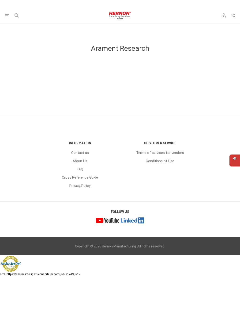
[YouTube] (107, 221)
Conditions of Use (160, 161)
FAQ (80, 169)
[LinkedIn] (132, 221)
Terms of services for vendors (160, 153)
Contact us (80, 153)
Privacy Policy (79, 186)
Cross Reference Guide (80, 177)
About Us (80, 161)
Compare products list (233, 15)
